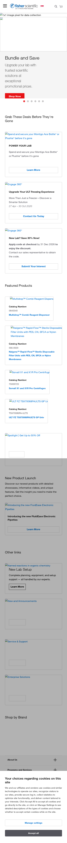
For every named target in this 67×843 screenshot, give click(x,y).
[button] (4, 5)
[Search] (56, 7)
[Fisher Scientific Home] (24, 8)
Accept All (33, 833)
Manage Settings (33, 822)
